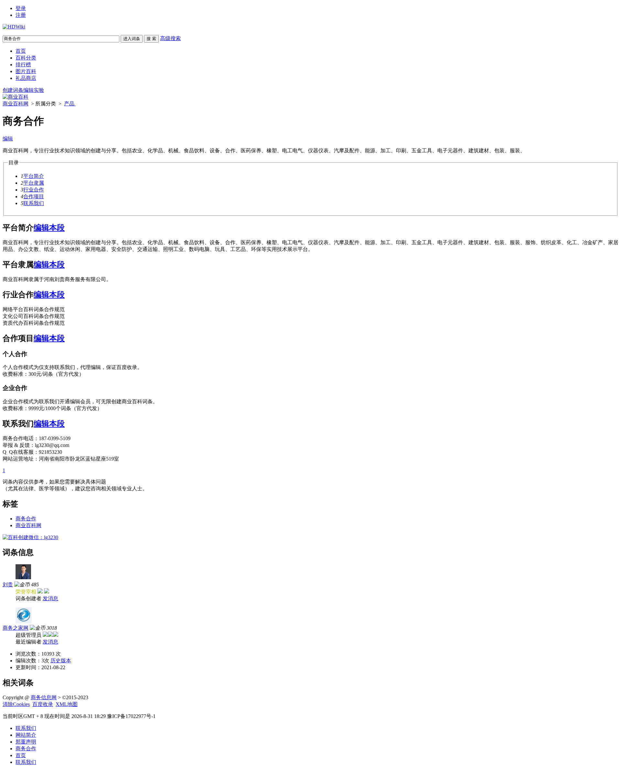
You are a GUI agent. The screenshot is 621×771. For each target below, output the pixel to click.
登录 (21, 8)
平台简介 (33, 176)
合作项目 (33, 196)
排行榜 (23, 64)
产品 (70, 103)
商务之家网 (15, 628)
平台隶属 (33, 183)
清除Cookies (16, 704)
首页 (21, 51)
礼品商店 (26, 78)
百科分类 (26, 57)
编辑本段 (49, 227)
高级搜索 (170, 38)
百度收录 (42, 704)
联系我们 (33, 203)
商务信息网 (44, 697)
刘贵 (8, 584)
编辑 (8, 138)
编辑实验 (33, 90)
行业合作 (33, 189)
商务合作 (26, 518)
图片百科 (26, 71)
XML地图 (67, 704)
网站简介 (26, 735)
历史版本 (60, 660)
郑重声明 (26, 741)
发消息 (50, 598)
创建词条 (13, 90)
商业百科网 (15, 103)
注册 (21, 15)
